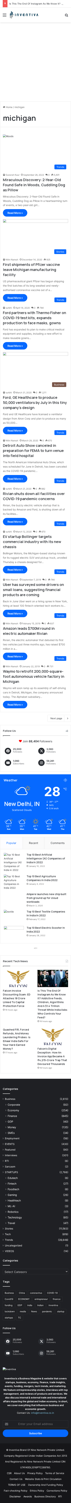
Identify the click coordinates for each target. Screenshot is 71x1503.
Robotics (13, 1211)
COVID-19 (52, 1293)
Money (12, 1127)
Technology (15, 1217)
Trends (9, 1239)
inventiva (53, 1305)
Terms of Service (54, 1473)
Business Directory (45, 1496)
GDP (10, 1121)
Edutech (13, 1177)
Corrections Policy (57, 1490)
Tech (8, 1234)
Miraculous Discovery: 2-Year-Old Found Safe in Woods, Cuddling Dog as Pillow (34, 184)
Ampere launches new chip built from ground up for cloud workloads (46, 897)
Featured (10, 1149)
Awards (27, 1496)
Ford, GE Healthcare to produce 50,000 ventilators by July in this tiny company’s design (35, 402)
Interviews (11, 1155)
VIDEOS (9, 1251)
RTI (7, 1160)
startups (9, 1317)
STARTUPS (11, 1172)
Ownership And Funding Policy (45, 1484)
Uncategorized (13, 1245)
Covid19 (9, 1299)
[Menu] (4, 16)
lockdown (10, 1311)
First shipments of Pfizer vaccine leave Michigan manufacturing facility (31, 269)
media (23, 1311)
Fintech (12, 1183)
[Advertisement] (35, 63)
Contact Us (16, 1479)
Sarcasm (10, 1166)
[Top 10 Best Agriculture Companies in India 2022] (14, 882)
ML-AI (11, 1206)
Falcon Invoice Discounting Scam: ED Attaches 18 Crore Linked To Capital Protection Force (16, 998)
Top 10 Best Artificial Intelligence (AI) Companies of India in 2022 (46, 858)
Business (10, 1098)
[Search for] (66, 16)
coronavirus (36, 1293)
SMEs (11, 1132)
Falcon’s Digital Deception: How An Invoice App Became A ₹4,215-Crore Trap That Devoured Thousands (52, 1056)
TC (19, 1317)
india (29, 1305)
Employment (12, 1138)
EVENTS (10, 1144)
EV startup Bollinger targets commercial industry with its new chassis (32, 541)
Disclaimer (15, 1496)
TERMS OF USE (16, 1484)
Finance (12, 1115)
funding (8, 1305)
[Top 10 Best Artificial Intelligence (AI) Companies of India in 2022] (14, 862)
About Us (19, 1473)
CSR (9, 1473)
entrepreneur (41, 1299)
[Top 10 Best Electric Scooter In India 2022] (14, 933)
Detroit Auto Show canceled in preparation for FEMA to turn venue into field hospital (33, 450)
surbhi (9, 307)
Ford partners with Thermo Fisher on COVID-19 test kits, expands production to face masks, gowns (34, 317)
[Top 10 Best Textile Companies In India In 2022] (14, 916)
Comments (58, 843)
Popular (11, 843)
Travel (11, 1223)
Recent (33, 843)
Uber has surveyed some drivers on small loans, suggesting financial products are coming (33, 589)
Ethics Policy (37, 1490)
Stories (9, 1228)
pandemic (47, 1311)
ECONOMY (23, 1299)
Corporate (14, 1104)
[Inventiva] (23, 15)
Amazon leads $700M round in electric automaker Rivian (29, 631)
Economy (13, 1110)
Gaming (12, 1194)
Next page (56, 718)
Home (9, 107)
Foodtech (13, 1189)
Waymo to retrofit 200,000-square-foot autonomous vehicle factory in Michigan (33, 676)
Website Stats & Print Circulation (43, 1479)
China (22, 1293)
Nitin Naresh (12, 259)
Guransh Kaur (12, 174)
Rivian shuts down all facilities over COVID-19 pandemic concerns (34, 496)
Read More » (15, 212)
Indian (40, 1305)
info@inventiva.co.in (42, 1412)
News (34, 1311)
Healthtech (14, 1200)
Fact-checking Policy (15, 1490)
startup (60, 1311)
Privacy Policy (35, 1473)
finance (56, 1299)
